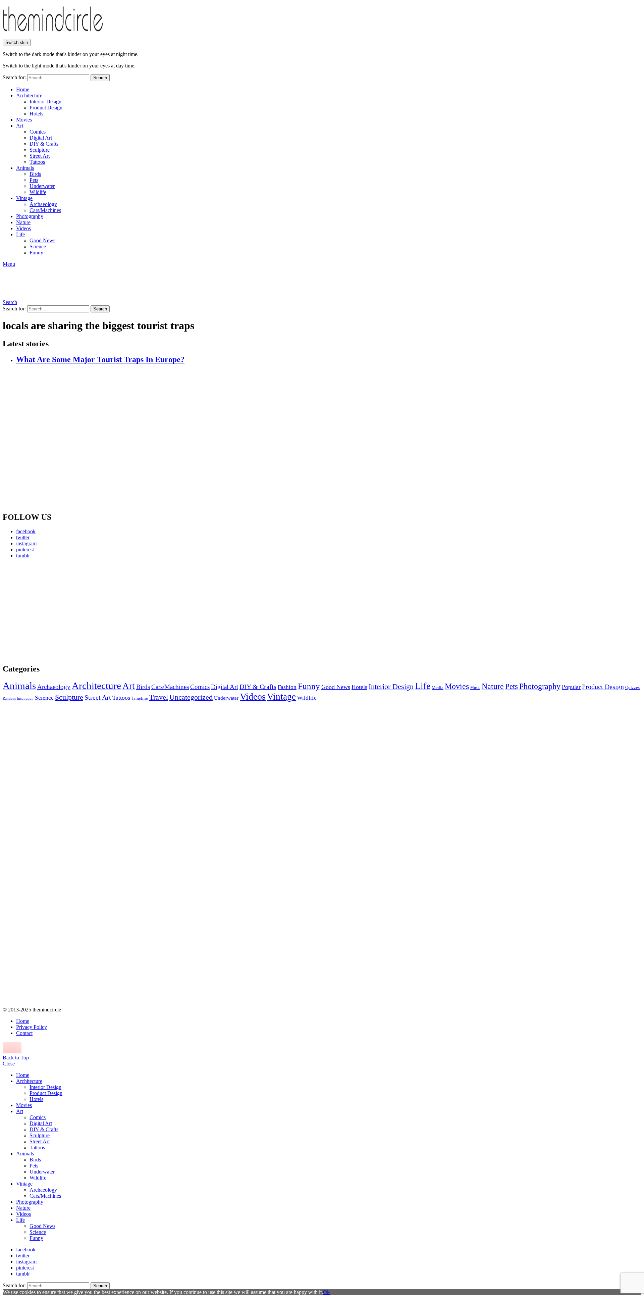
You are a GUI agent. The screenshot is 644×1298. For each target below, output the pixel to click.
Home (22, 89)
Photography (29, 216)
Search (100, 77)
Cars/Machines (45, 210)
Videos (23, 228)
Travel (158, 697)
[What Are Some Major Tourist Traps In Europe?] (328, 438)
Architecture (29, 95)
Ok (326, 1292)
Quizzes (632, 687)
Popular (571, 687)
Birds (35, 174)
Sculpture (40, 150)
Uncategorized (191, 697)
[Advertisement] (65, 611)
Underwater (42, 186)
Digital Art (41, 138)
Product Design (46, 107)
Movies (24, 119)
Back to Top (16, 1057)
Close (9, 1063)
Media (437, 687)
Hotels (36, 113)
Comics (38, 132)
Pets (34, 180)
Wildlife (38, 192)
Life (20, 234)
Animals (25, 168)
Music (475, 687)
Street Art (40, 156)
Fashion (287, 687)
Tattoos (37, 162)
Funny (36, 252)
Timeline (139, 698)
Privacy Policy (31, 1027)
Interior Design (45, 101)
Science (38, 246)
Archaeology (43, 204)
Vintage (24, 198)
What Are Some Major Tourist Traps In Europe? (100, 359)
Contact (24, 1033)
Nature (23, 222)
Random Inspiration (18, 698)
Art (19, 126)
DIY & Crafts (44, 144)
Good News (42, 240)
